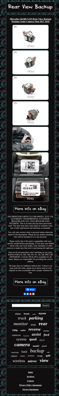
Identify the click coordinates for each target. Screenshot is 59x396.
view (44, 360)
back (24, 351)
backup (37, 350)
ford (46, 334)
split (48, 355)
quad (33, 339)
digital (42, 340)
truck (22, 318)
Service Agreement (30, 389)
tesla (33, 324)
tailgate (14, 356)
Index (30, 372)
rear (43, 323)
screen (31, 355)
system (21, 339)
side (48, 352)
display (18, 314)
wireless (19, 361)
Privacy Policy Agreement (30, 385)
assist (36, 334)
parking (36, 318)
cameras (16, 335)
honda (27, 314)
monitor (21, 323)
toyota (42, 313)
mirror (32, 361)
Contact (30, 381)
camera (22, 344)
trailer (23, 330)
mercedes (46, 331)
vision (22, 356)
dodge (40, 356)
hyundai (26, 336)
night (34, 314)
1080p (15, 330)
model (36, 346)
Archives (30, 377)
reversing (15, 352)
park (44, 345)
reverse (34, 329)
